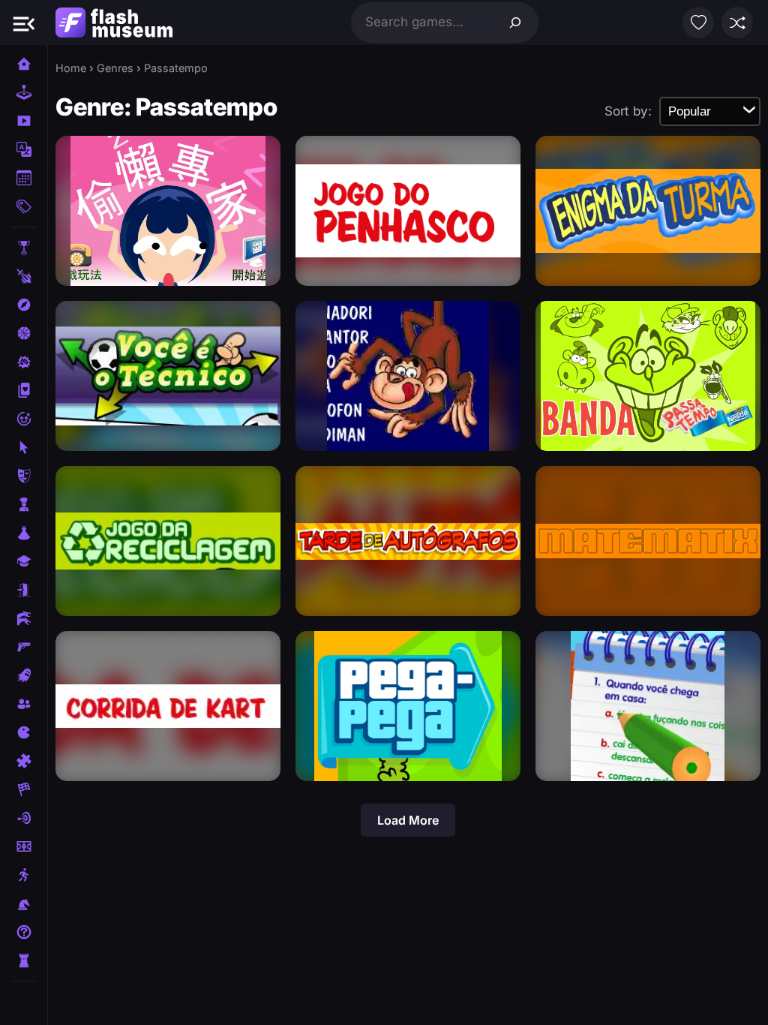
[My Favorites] (698, 22)
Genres (115, 68)
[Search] (515, 22)
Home (71, 68)
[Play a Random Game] (737, 22)
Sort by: (628, 111)
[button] (24, 22)
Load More (408, 820)
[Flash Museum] (114, 22)
